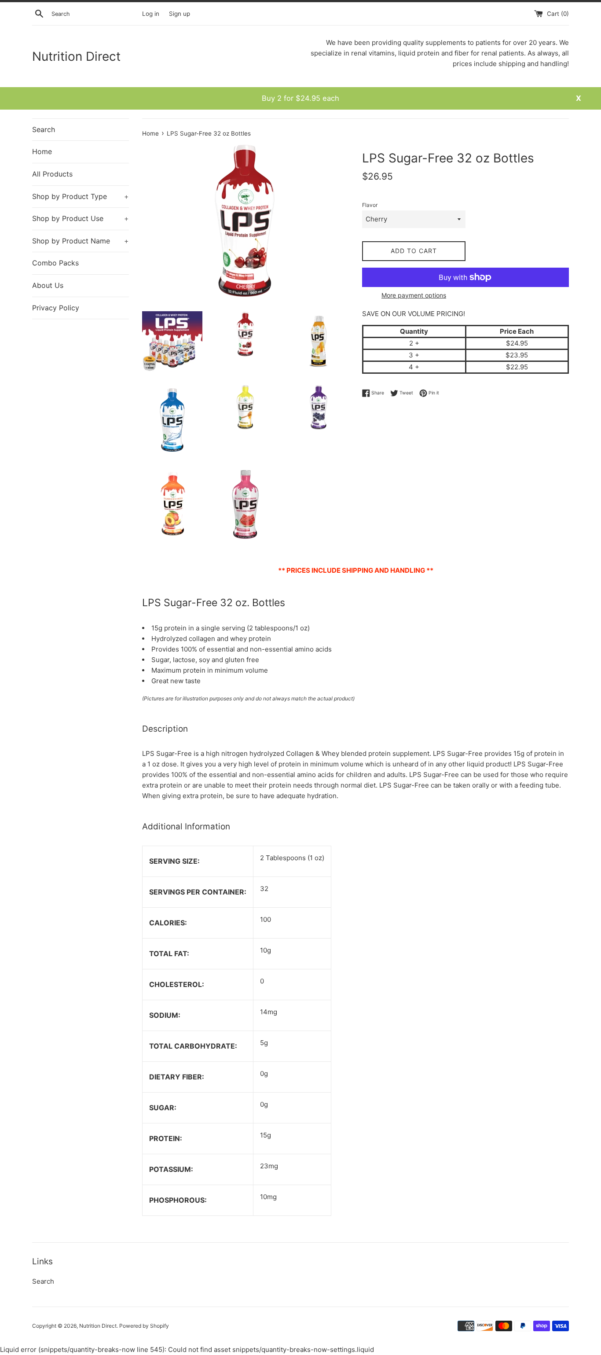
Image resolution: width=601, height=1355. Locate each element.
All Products (52, 173)
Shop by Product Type (80, 196)
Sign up (179, 13)
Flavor (369, 205)
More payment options (413, 295)
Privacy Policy (55, 307)
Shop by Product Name (80, 240)
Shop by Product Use (80, 218)
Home (42, 151)
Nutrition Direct (76, 56)
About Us (47, 285)
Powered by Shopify (144, 1325)
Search (43, 129)
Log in (150, 13)
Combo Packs (55, 262)
